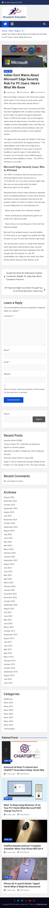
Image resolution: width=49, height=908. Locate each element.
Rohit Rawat (24, 92)
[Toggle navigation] (12, 24)
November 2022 (10, 597)
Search (7, 414)
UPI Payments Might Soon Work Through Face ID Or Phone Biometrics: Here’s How (24, 289)
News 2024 (8, 71)
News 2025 (8, 725)
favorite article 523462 (13, 440)
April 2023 (8, 579)
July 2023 (8, 568)
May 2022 (8, 620)
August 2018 (9, 675)
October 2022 (9, 601)
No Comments (39, 92)
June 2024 (8, 538)
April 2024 (8, 545)
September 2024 (10, 527)
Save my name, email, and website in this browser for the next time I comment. (24, 391)
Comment (8, 316)
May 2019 (8, 649)
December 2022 (10, 594)
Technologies (9, 729)
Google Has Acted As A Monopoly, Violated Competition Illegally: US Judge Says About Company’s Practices (24, 276)
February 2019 (9, 661)
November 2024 (10, 519)
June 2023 (8, 571)
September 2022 (10, 605)
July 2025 (8, 516)
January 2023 (9, 590)
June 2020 (8, 623)
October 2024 (9, 523)
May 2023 (8, 575)
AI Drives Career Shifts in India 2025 (18, 458)
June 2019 (8, 646)
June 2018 (8, 683)
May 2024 (8, 542)
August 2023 (9, 564)
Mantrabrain (42, 904)
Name (7, 350)
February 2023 (9, 586)
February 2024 (9, 553)
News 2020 (8, 710)
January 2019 (9, 664)
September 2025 (10, 508)
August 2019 (9, 638)
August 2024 (9, 531)
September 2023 (10, 560)
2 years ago (10, 92)
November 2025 (10, 501)
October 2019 (9, 631)
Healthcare (8, 699)
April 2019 (8, 653)
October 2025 (9, 505)
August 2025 (9, 512)
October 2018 (9, 668)
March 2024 (8, 549)
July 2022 (8, 612)
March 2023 (8, 583)
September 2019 (10, 634)
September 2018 (10, 672)
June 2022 (8, 616)
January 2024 (9, 557)
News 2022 (8, 714)
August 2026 (9, 497)
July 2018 (8, 679)
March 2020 (8, 627)
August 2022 (9, 609)
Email (7, 362)
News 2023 (8, 717)
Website (7, 374)
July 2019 (8, 642)
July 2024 (8, 534)
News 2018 (8, 703)
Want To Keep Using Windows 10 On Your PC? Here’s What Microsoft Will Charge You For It (22, 808)
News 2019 (8, 706)
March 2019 (8, 657)
